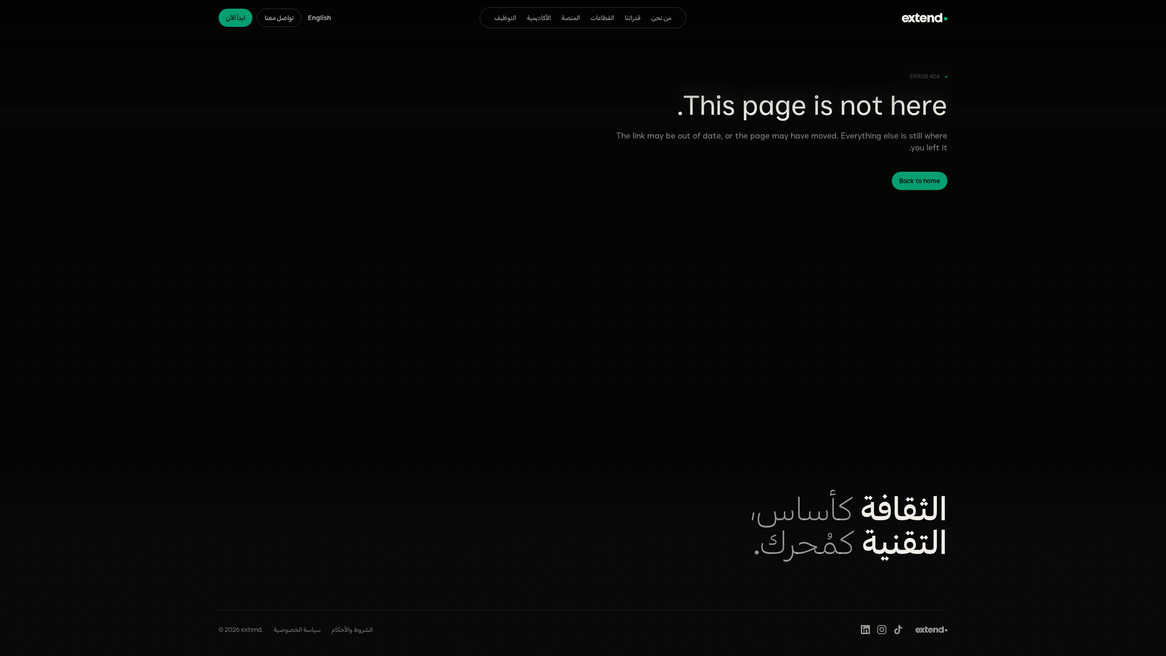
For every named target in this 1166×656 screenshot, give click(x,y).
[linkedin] (865, 629)
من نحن (661, 18)
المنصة (571, 18)
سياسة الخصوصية (297, 629)
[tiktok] (898, 629)
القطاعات (602, 18)
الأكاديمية (539, 18)
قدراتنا (632, 18)
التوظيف (505, 18)
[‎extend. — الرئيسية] (924, 17)
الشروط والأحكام (352, 629)
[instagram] (881, 629)
